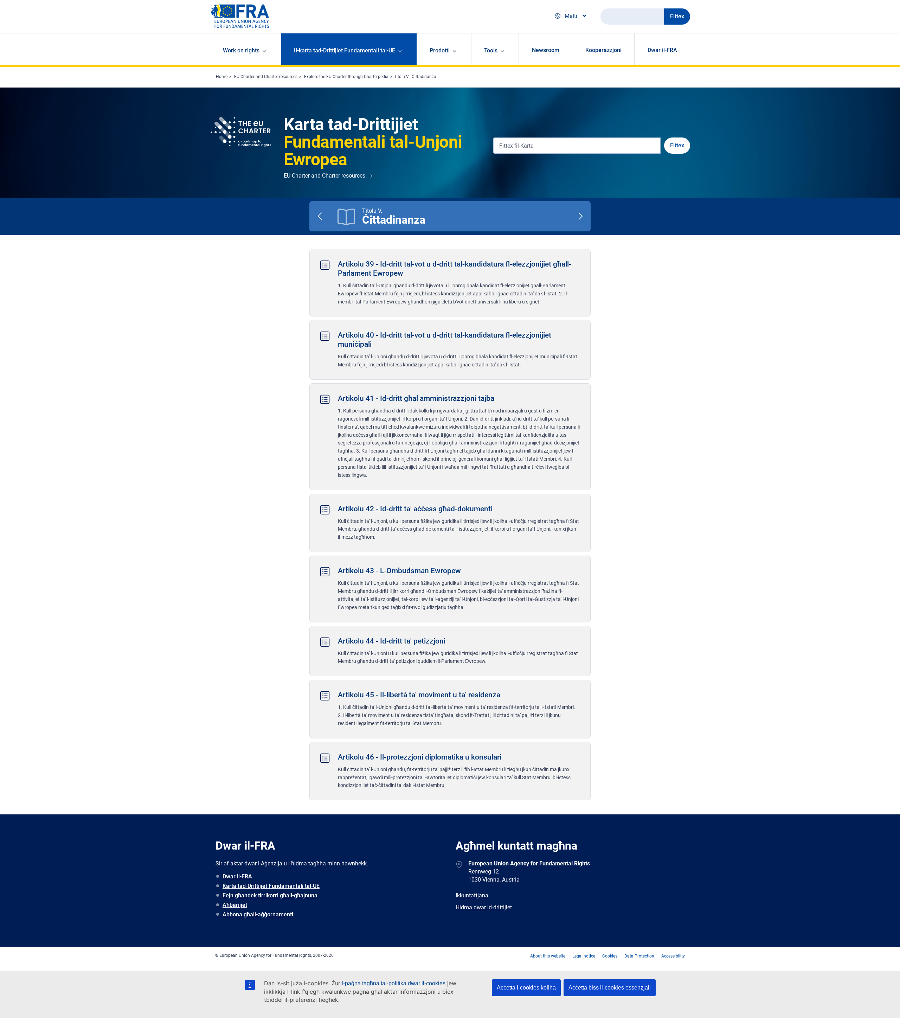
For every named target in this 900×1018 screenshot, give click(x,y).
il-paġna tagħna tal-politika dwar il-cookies (392, 983)
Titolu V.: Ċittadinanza (415, 76)
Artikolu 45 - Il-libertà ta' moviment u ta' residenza (419, 695)
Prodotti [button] (440, 50)
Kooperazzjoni (603, 50)
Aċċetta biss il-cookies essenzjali (609, 988)
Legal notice (583, 956)
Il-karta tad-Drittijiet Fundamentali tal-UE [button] (344, 50)
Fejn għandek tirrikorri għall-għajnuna (270, 895)
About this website (547, 956)
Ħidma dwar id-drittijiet (484, 907)
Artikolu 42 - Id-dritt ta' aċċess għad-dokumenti (415, 509)
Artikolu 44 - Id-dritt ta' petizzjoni (391, 641)
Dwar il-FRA (662, 50)
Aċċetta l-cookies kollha (526, 988)
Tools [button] (490, 50)
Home (221, 76)
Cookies (609, 956)
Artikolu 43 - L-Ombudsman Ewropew (399, 570)
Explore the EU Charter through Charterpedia (346, 76)
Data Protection (639, 956)
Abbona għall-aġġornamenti (258, 914)
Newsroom (545, 50)
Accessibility (673, 956)
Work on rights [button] (241, 50)
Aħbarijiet (235, 905)
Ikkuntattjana (472, 895)
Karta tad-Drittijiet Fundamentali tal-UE (271, 886)
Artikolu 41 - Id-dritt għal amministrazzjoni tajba (416, 398)
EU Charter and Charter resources (265, 76)
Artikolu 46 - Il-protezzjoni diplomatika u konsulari (419, 757)
